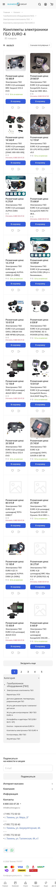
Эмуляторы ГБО (13, 739)
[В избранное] (12, 108)
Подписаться (28, 776)
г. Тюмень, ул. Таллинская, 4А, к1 (22, 838)
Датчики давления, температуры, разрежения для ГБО (21, 700)
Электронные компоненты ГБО (20, 690)
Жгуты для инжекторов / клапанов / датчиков (22, 706)
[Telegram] (6, 850)
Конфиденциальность (12, 875)
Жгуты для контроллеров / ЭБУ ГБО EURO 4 (21, 713)
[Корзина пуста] (51, 4)
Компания (8, 788)
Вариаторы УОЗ (13, 694)
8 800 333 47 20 (11, 804)
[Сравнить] (19, 108)
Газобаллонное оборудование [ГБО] (17, 685)
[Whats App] (12, 850)
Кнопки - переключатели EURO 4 (20, 726)
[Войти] (45, 4)
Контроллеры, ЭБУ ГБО (16, 734)
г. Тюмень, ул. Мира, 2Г (17, 817)
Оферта (27, 875)
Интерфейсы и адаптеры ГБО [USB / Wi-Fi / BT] (22, 720)
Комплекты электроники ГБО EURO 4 (22, 730)
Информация (10, 793)
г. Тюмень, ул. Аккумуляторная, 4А (22, 827)
